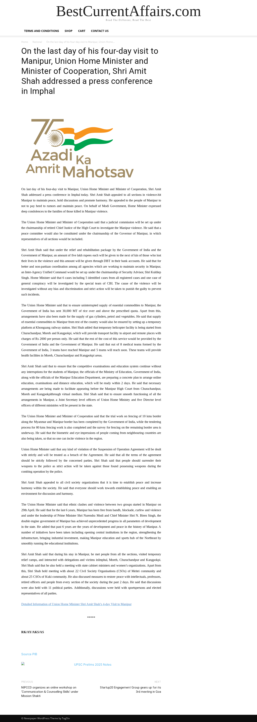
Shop (68, 31)
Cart (81, 31)
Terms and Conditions (41, 31)
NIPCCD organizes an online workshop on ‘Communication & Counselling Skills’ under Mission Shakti (49, 692)
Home (24, 42)
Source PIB (29, 654)
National (37, 42)
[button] (231, 31)
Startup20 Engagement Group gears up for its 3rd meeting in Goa (130, 690)
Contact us (100, 31)
